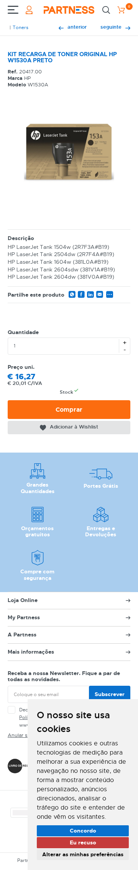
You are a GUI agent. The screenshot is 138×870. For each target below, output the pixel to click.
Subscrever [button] (110, 694)
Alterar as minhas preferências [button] (82, 854)
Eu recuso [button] (83, 842)
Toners (20, 27)
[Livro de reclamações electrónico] (26, 766)
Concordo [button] (83, 830)
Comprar (69, 410)
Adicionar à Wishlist (74, 427)
